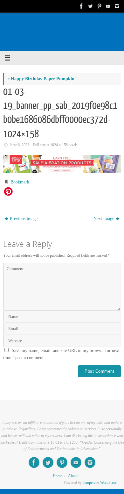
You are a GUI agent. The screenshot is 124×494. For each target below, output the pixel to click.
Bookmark (19, 182)
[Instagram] (116, 6)
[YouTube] (107, 6)
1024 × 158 (59, 145)
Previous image (24, 218)
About (73, 476)
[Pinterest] (98, 6)
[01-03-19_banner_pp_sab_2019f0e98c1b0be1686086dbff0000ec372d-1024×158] (62, 164)
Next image (103, 218)
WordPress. (109, 482)
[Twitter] (89, 6)
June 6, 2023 (19, 145)
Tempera (89, 482)
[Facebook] (80, 6)
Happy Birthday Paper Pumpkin (40, 78)
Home (57, 476)
